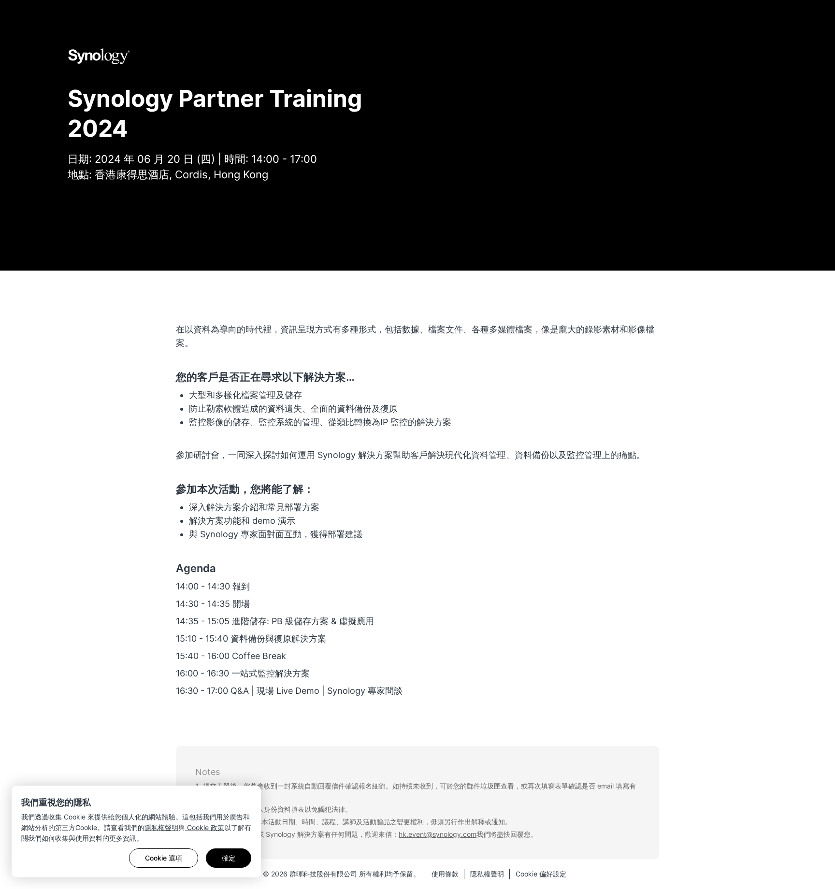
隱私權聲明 (161, 827)
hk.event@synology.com (437, 834)
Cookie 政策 (204, 827)
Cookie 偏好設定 (541, 874)
